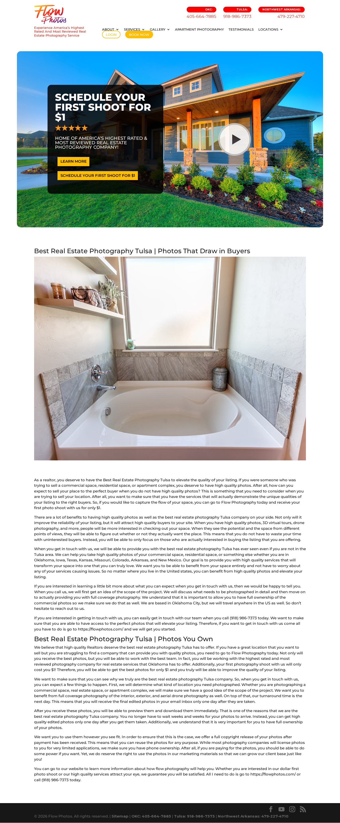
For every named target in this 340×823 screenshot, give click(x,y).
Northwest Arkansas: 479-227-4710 (253, 816)
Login (111, 35)
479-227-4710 (283, 13)
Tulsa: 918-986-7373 (194, 816)
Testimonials (241, 29)
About (108, 29)
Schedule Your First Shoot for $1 (97, 175)
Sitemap (120, 816)
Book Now (139, 35)
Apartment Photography (199, 29)
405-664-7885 (201, 13)
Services (132, 29)
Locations (268, 29)
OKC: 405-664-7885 (151, 816)
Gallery (157, 29)
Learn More (73, 161)
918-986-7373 (237, 13)
